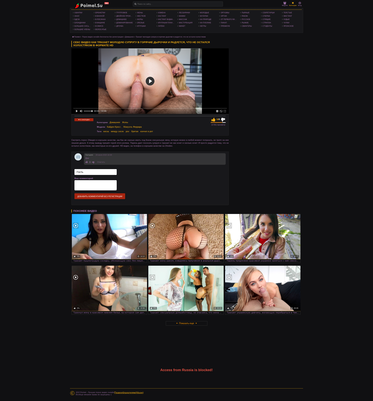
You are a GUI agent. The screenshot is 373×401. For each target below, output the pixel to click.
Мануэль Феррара (132, 127)
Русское (246, 19)
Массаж (183, 19)
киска (106, 131)
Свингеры (247, 26)
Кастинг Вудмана (166, 19)
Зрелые (140, 23)
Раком (245, 16)
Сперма (266, 16)
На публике (205, 23)
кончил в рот (146, 131)
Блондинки (80, 23)
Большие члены (82, 29)
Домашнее (121, 19)
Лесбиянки (184, 13)
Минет (182, 26)
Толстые (288, 13)
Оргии (224, 16)
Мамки (182, 16)
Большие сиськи (82, 26)
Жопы (140, 19)
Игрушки (141, 26)
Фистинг (288, 16)
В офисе (99, 26)
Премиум (225, 26)
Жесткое (141, 16)
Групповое (121, 13)
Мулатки (204, 16)
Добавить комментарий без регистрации (99, 196)
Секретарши (269, 13)
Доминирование (124, 23)
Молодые (204, 13)
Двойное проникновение (125, 16)
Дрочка (119, 26)
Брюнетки (100, 13)
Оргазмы (225, 13)
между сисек (117, 131)
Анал (76, 16)
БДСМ (77, 19)
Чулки (286, 23)
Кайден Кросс (114, 127)
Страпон (267, 23)
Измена (162, 13)
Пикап (224, 23)
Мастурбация (185, 23)
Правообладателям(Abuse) (129, 392)
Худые (287, 19)
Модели (285, 5)
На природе (205, 19)
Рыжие (245, 23)
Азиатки (78, 13)
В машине (100, 23)
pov (127, 131)
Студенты (267, 26)
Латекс (161, 26)
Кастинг (162, 16)
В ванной (99, 16)
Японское (289, 26)
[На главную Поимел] (90, 5)
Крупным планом (166, 23)
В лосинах (100, 19)
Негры (203, 26)
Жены (140, 13)
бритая (134, 131)
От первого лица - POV (230, 19)
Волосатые (100, 29)
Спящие (267, 19)
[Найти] (135, 4)
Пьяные (245, 13)
